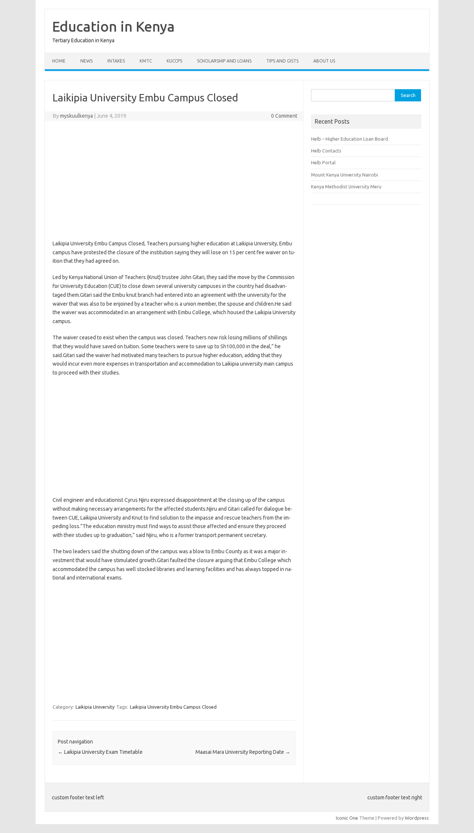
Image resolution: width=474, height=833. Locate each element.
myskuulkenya (76, 116)
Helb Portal (323, 162)
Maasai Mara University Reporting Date (243, 752)
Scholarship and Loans (224, 60)
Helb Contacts (326, 150)
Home (59, 60)
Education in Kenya (113, 26)
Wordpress (417, 817)
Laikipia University (95, 706)
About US (324, 60)
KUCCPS (174, 60)
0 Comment (284, 116)
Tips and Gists (282, 60)
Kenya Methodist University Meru (346, 186)
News (86, 60)
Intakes (116, 60)
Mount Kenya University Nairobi (344, 174)
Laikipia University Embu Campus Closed (173, 706)
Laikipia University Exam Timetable (100, 752)
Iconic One (347, 817)
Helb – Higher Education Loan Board (349, 138)
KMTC (146, 60)
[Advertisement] (174, 180)
